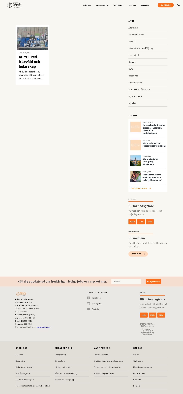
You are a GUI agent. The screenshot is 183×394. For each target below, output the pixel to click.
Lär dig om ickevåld (63, 367)
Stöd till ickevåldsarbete (139, 89)
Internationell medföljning (140, 48)
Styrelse (132, 103)
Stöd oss (87, 5)
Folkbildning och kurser (104, 373)
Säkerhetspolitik (136, 82)
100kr (132, 221)
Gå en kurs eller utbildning (66, 373)
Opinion (132, 61)
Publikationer (139, 373)
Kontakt (136, 386)
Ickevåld (132, 41)
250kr (149, 221)
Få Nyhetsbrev (153, 282)
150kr (141, 221)
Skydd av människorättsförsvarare (108, 361)
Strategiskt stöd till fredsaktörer (108, 367)
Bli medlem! (166, 5)
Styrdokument (135, 96)
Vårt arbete (118, 5)
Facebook (96, 298)
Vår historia (138, 361)
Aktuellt (145, 5)
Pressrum (137, 379)
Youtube (95, 309)
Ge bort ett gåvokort (24, 367)
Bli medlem (137, 254)
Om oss (132, 5)
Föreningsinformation (142, 367)
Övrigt (131, 68)
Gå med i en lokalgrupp (64, 379)
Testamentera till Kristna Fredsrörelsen (33, 386)
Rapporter (133, 75)
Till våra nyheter (138, 188)
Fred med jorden (136, 34)
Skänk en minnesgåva (25, 379)
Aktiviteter (133, 27)
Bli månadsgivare (23, 373)
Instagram (96, 303)
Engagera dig (102, 5)
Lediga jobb (133, 55)
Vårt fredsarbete (101, 354)
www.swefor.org (43, 327)
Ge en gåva (20, 361)
